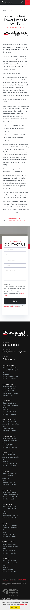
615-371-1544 (10, 345)
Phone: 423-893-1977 (9, 386)
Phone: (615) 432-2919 (9, 474)
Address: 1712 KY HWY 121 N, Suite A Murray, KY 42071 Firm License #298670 (10, 532)
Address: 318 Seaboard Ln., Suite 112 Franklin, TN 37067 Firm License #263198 (10, 427)
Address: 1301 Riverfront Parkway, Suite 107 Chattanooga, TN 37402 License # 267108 (10, 392)
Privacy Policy (6, 306)
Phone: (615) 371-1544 (9, 422)
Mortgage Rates (21, 221)
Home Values (12, 221)
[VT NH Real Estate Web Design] (10, 592)
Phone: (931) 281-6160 (9, 403)
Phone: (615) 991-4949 (9, 455)
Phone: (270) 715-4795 (9, 525)
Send (15, 301)
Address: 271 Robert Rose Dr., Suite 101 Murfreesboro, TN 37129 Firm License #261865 (10, 513)
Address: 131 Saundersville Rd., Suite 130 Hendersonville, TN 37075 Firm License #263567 (10, 461)
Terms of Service (14, 306)
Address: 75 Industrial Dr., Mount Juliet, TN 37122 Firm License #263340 (10, 497)
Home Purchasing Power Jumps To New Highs (16, 20)
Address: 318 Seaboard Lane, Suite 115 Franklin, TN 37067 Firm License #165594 (9, 567)
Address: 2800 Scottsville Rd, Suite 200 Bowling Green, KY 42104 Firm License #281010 (10, 374)
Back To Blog (7, 10)
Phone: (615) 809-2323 (9, 507)
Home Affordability (14, 218)
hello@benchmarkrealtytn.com (14, 352)
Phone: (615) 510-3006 (9, 544)
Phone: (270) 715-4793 (9, 368)
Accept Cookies (15, 607)
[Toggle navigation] (27, 2)
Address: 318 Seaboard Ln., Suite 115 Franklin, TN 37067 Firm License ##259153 (10, 444)
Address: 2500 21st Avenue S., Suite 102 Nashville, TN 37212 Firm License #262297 (9, 480)
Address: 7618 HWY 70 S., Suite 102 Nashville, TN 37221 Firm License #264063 (10, 549)
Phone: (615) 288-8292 (9, 492)
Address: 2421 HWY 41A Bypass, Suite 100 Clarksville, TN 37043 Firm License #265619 (10, 409)
